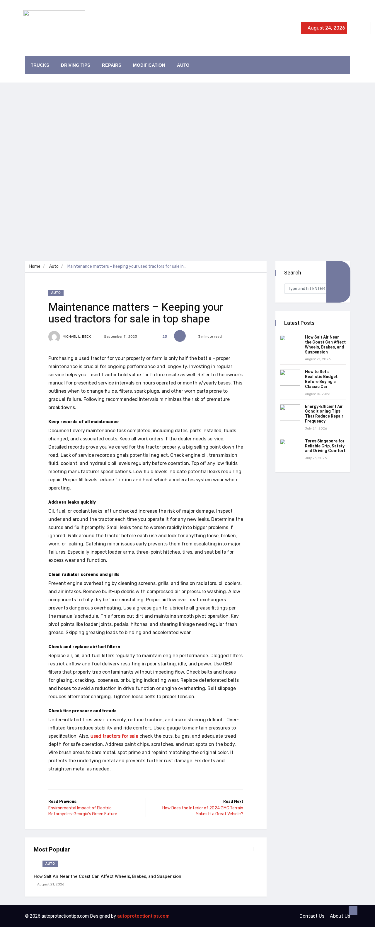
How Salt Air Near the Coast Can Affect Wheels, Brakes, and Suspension (107, 876)
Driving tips (75, 65)
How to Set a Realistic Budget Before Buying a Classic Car (321, 379)
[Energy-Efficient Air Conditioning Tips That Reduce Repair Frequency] (290, 412)
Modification (149, 65)
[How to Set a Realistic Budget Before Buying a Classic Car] (290, 378)
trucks (40, 65)
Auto (183, 65)
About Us (340, 916)
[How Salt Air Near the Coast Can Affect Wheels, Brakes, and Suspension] (290, 343)
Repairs (111, 65)
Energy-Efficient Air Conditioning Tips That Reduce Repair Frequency (324, 414)
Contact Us (311, 916)
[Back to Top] (353, 911)
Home (34, 266)
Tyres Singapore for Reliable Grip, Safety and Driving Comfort (325, 446)
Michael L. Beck (76, 336)
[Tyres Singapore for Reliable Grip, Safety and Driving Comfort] (290, 447)
